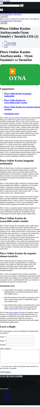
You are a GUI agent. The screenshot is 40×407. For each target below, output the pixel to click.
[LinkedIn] (6, 12)
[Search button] (21, 5)
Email (3, 341)
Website (2, 345)
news (6, 47)
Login (6, 399)
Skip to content (5, 1)
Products (7, 397)
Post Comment (5, 372)
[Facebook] (1, 12)
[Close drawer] (1, 10)
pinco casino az (14, 312)
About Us (7, 393)
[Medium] (9, 12)
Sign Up (7, 401)
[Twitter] (4, 12)
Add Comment (5, 349)
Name (3, 337)
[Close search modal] (1, 3)
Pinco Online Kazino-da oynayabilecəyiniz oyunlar (15, 101)
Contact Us (8, 395)
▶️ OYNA (17, 74)
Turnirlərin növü (11, 114)
